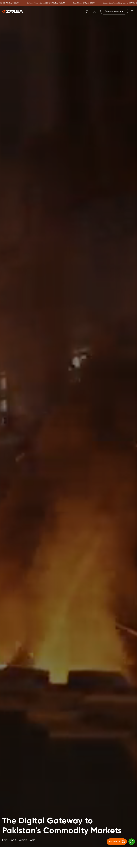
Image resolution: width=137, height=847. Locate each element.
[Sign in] (94, 11)
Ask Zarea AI (114, 842)
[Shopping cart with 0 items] (87, 11)
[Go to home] (12, 11)
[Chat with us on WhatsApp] (131, 841)
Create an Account (114, 11)
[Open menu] (132, 11)
